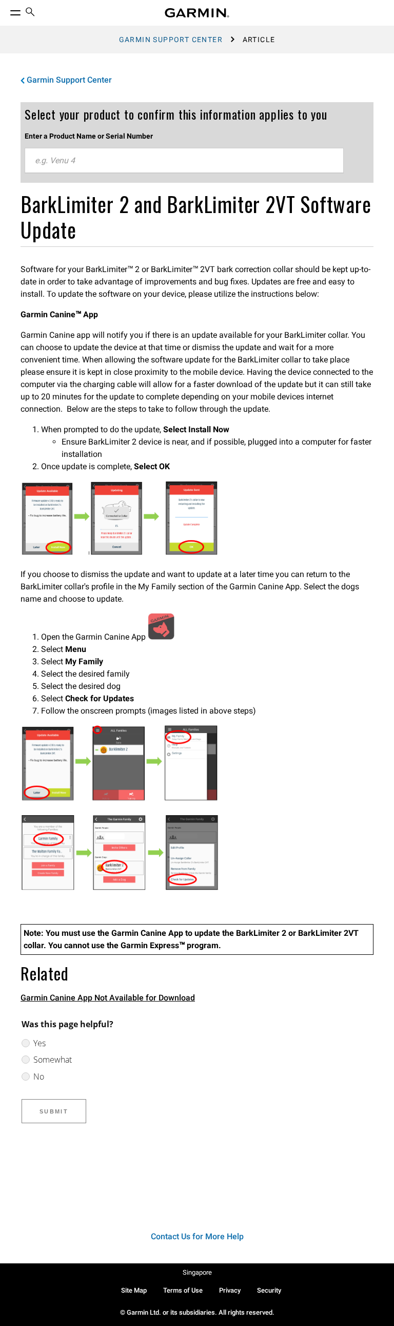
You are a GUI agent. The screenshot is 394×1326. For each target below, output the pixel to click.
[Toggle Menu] (6, 10)
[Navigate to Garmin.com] (197, 13)
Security (269, 1290)
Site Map (134, 1290)
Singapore (197, 1272)
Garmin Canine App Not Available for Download (108, 998)
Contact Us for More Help (197, 1236)
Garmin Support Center (171, 39)
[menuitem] (30, 13)
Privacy (230, 1290)
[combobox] (184, 161)
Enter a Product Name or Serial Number (89, 136)
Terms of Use (183, 1290)
